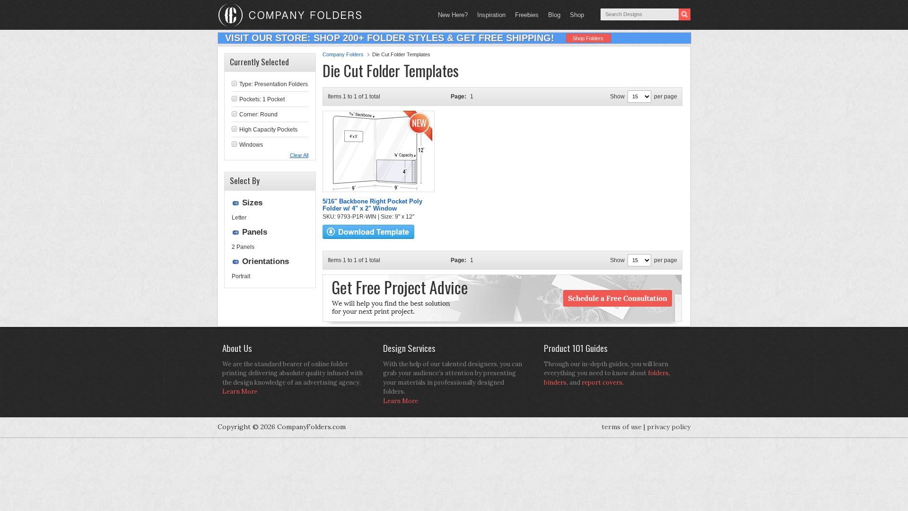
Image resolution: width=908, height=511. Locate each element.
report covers (602, 383)
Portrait (241, 276)
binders (555, 383)
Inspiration (491, 14)
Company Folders (343, 54)
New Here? (453, 14)
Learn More (239, 392)
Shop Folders (588, 38)
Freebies (524, 14)
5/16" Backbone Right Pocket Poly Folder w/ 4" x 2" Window (372, 205)
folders (658, 373)
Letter (239, 217)
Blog (554, 14)
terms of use (622, 427)
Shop (574, 14)
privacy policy (668, 427)
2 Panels (243, 247)
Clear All (299, 155)
